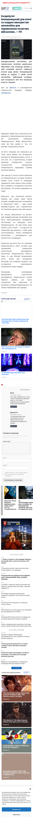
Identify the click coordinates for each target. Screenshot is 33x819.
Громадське (6, 93)
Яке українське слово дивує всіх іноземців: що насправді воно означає (16, 610)
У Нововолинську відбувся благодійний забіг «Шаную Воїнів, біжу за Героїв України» (15, 577)
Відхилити (16, 814)
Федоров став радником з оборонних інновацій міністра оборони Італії (14, 662)
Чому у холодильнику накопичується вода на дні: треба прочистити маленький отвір (16, 625)
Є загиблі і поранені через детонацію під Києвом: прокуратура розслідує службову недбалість (15, 586)
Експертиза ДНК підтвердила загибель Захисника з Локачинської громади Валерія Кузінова (15, 654)
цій (30, 802)
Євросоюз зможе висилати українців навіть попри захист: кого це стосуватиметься (10, 505)
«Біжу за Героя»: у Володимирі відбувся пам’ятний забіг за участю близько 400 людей (16, 561)
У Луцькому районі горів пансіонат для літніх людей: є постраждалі (15, 569)
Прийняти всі (16, 809)
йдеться (13, 87)
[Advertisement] (16, 115)
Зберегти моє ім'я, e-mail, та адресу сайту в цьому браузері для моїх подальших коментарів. (16, 474)
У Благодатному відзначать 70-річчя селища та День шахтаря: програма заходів (14, 645)
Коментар (7, 441)
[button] (30, 789)
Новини (11, 38)
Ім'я (5, 458)
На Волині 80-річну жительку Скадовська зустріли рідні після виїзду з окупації (15, 618)
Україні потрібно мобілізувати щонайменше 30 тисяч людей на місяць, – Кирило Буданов (16, 636)
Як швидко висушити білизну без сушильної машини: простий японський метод (15, 595)
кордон (15, 38)
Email (5, 465)
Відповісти (13, 406)
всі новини (16, 668)
